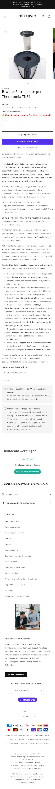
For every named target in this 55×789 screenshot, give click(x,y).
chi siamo (9, 590)
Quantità (5, 120)
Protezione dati (11, 573)
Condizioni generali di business (18, 556)
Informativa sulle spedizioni (17, 743)
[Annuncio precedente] (5, 4)
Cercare (8, 544)
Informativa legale (35, 743)
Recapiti (47, 743)
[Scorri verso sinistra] (22, 83)
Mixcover (14, 735)
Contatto (9, 538)
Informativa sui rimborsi (41, 735)
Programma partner (13, 527)
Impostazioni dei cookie (15, 585)
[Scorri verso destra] (33, 83)
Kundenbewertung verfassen (27, 471)
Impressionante (11, 550)
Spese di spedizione (18, 108)
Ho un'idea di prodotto (14, 533)
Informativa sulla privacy (16, 739)
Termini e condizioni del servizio (38, 739)
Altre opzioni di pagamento (27, 148)
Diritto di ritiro (11, 561)
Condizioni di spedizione (15, 567)
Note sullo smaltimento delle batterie (21, 579)
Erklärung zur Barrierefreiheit (17, 596)
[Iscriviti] (41, 691)
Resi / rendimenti (12, 521)
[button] (5, 16)
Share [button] (6, 380)
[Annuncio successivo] (50, 4)
